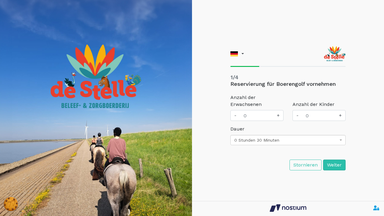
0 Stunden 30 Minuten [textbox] (256, 140)
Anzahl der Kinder (313, 104)
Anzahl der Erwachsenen (246, 100)
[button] (237, 53)
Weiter (334, 165)
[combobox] (288, 140)
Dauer (237, 129)
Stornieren (305, 165)
